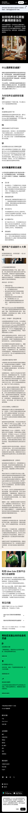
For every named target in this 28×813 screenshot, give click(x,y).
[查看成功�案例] (3, 679)
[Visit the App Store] (18, 793)
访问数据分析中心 (7, 664)
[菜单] (25, 2)
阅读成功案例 (6, 682)
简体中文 (6, 784)
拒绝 (17, 809)
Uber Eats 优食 (9, 586)
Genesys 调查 (17, 423)
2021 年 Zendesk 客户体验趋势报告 (14, 307)
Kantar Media (19, 157)
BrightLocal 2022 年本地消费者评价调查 (13, 483)
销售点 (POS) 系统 (16, 191)
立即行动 (21, 2)
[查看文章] (3, 643)
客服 (10, 9)
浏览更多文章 (6, 647)
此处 (23, 803)
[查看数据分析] (3, 661)
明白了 (23, 809)
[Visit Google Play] (7, 793)
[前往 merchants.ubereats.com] (5, 2)
